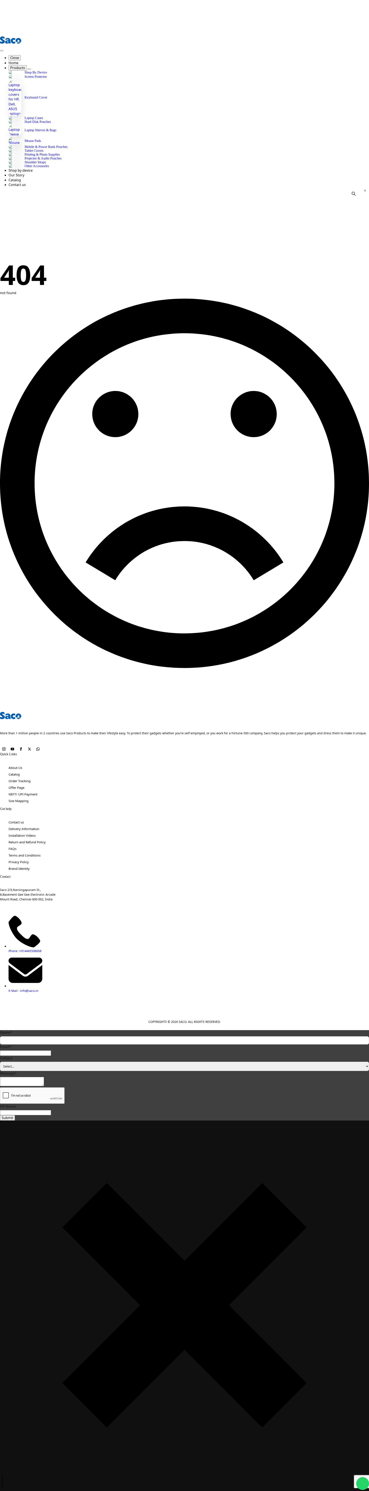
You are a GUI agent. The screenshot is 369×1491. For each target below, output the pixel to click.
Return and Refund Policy (27, 842)
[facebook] (21, 749)
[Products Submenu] (29, 69)
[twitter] (30, 749)
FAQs (12, 849)
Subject (6, 1058)
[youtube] (13, 749)
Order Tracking (20, 781)
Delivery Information (24, 829)
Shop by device (21, 170)
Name (6, 1032)
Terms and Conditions (25, 855)
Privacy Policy (19, 862)
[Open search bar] (353, 193)
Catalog (15, 180)
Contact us (17, 184)
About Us (15, 767)
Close (14, 57)
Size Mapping (18, 801)
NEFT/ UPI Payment (23, 794)
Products (17, 67)
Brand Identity (19, 868)
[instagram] (4, 749)
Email (6, 1046)
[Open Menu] (1, 50)
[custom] (38, 749)
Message (8, 1073)
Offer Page (16, 787)
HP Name (8, 1106)
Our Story (16, 175)
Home (13, 62)
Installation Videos (22, 835)
